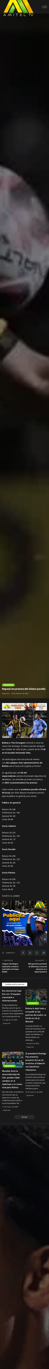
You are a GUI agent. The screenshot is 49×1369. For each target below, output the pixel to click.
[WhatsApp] (36, 953)
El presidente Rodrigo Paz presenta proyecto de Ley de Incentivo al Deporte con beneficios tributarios (35, 1061)
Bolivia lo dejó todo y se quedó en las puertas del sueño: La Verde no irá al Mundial (35, 1015)
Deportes (8, 685)
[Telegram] (43, 953)
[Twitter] (30, 953)
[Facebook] (23, 953)
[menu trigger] (44, 7)
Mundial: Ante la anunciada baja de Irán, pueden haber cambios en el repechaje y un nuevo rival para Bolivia (12, 1079)
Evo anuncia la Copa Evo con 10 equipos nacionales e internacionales (11, 995)
